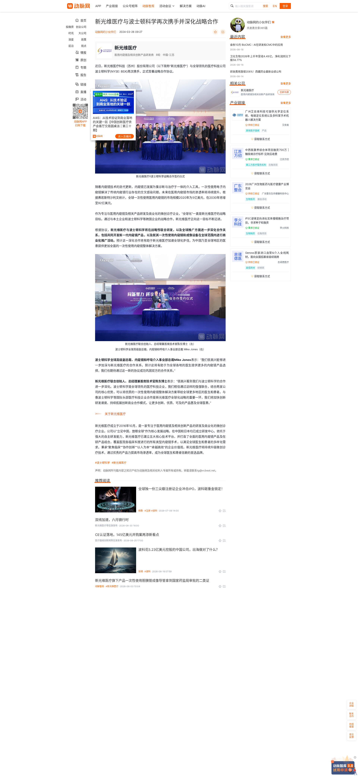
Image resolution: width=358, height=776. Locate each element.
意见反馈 (351, 736)
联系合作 (351, 715)
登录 (285, 5)
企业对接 (351, 704)
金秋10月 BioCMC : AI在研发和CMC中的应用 (256, 44)
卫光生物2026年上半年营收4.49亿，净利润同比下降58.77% (260, 58)
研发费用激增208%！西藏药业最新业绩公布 (255, 71)
